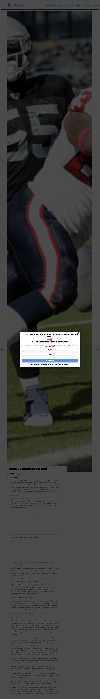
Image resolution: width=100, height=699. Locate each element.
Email (50, 354)
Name (50, 349)
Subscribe (50, 361)
